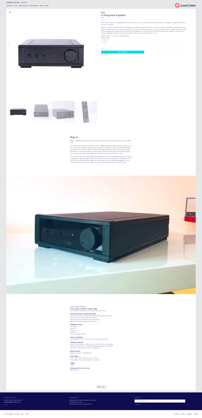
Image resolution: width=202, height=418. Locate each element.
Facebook (177, 414)
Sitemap (17, 414)
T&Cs (22, 414)
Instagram (189, 414)
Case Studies (34, 6)
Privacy (27, 414)
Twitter (183, 414)
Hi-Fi (15, 6)
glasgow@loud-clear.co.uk (12, 402)
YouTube (195, 414)
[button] (10, 12)
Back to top (101, 387)
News (42, 6)
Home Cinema (23, 6)
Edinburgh (24, 2)
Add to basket (122, 52)
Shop (47, 6)
